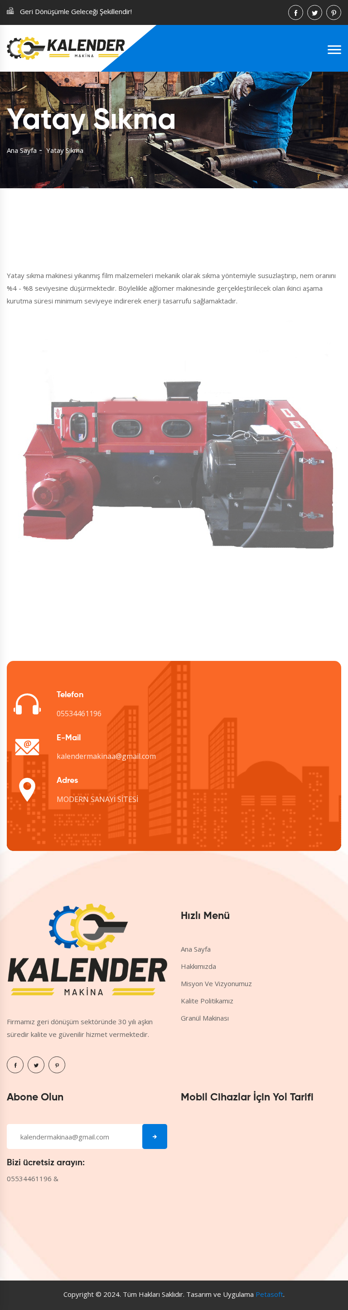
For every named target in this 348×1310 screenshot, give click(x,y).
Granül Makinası (205, 1017)
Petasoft (269, 1294)
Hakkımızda (198, 966)
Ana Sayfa (22, 150)
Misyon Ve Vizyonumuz (216, 983)
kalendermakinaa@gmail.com (106, 756)
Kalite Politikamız (207, 1000)
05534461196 (79, 714)
